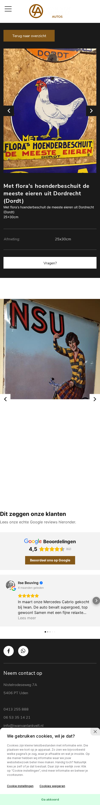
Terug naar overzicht (29, 35)
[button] (3, 600)
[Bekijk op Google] (10, 585)
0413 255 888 (16, 709)
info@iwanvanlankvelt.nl (23, 725)
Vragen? (50, 263)
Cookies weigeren (52, 786)
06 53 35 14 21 (16, 717)
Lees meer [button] (27, 618)
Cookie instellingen (20, 786)
